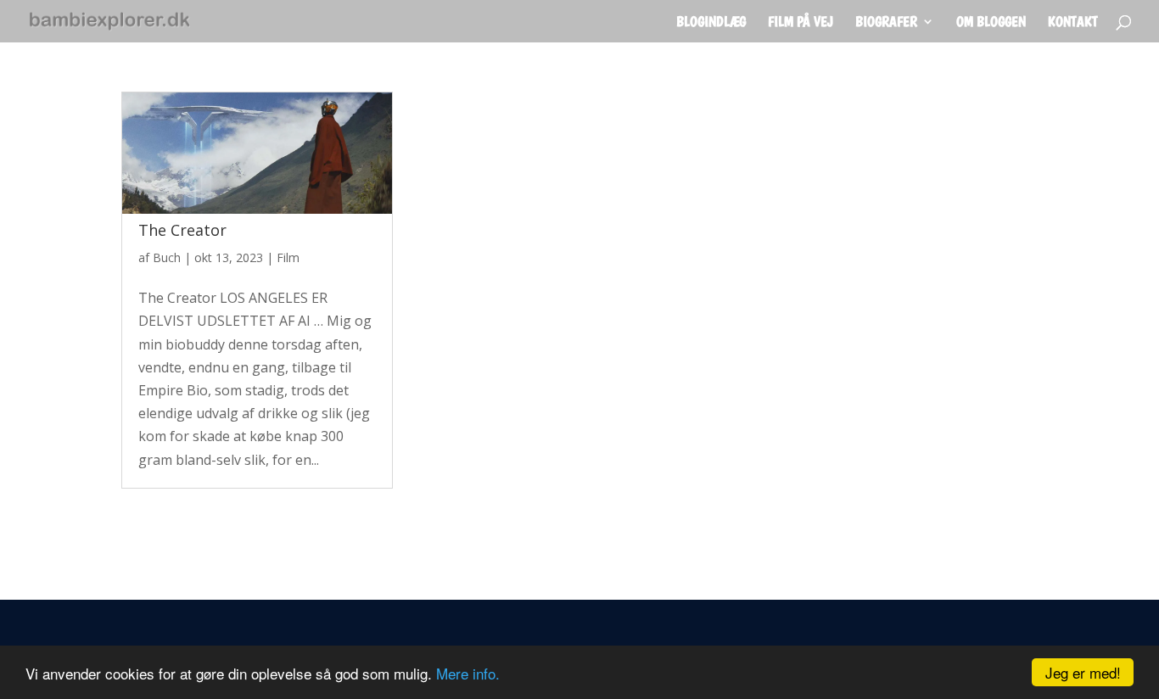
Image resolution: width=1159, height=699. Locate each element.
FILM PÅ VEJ (800, 22)
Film (288, 257)
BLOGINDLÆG (711, 22)
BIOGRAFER (886, 22)
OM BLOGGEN (991, 22)
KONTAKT (1073, 22)
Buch (167, 257)
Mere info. (468, 673)
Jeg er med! (1083, 672)
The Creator (182, 230)
